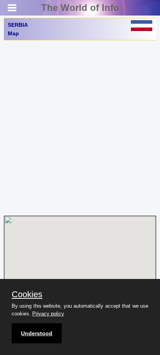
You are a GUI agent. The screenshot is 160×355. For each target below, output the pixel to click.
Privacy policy (48, 314)
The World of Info (80, 7)
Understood (36, 333)
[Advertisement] (80, 128)
